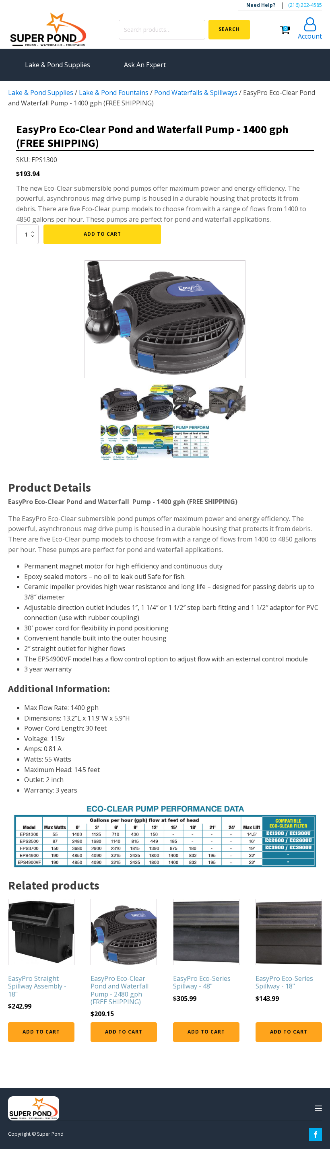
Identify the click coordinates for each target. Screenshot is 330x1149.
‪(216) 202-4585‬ (305, 5)
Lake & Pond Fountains (113, 92)
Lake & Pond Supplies (40, 92)
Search (229, 29)
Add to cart (102, 234)
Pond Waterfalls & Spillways (195, 92)
